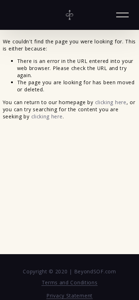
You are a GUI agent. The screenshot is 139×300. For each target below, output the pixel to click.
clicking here (111, 102)
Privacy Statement (69, 295)
